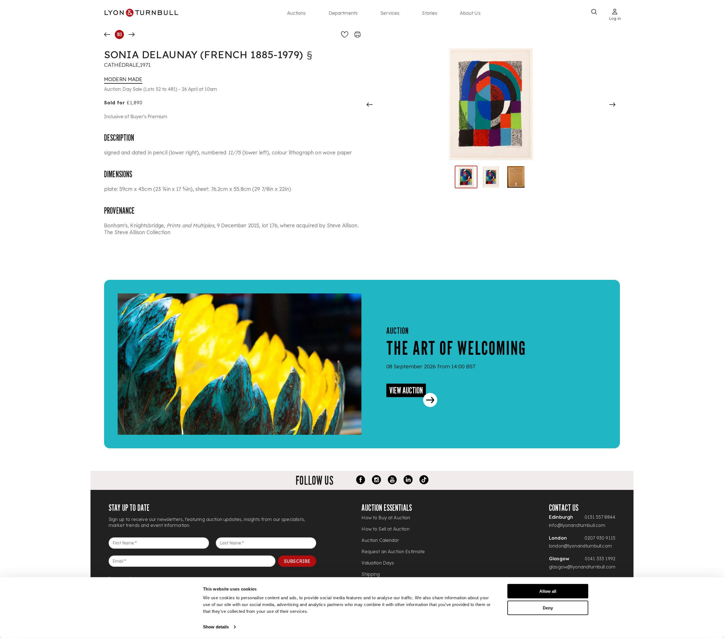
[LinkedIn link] (408, 480)
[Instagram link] (376, 480)
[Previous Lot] (107, 34)
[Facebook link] (360, 480)
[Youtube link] (392, 480)
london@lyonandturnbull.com (580, 546)
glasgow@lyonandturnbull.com (582, 567)
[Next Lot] (131, 34)
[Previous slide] (369, 104)
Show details (216, 626)
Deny (548, 607)
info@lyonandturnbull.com (577, 525)
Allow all (547, 591)
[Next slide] (612, 104)
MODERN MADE (123, 79)
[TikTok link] (423, 480)
